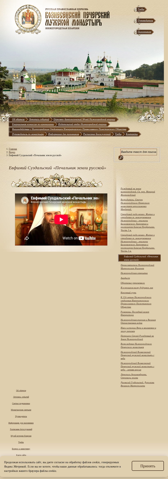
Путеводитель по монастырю (28, 134)
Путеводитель (145, 20)
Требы (141, 9)
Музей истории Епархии (21, 435)
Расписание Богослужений (97, 134)
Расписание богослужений (21, 429)
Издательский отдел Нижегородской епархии (82, 124)
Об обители (18, 119)
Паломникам (144, 31)
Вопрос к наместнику (21, 448)
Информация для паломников (63, 134)
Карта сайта (21, 455)
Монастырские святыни (21, 409)
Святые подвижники (21, 403)
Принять (147, 466)
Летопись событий (39, 119)
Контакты (132, 134)
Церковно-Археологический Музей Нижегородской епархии (84, 119)
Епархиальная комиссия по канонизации (33, 124)
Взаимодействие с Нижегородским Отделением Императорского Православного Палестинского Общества (69, 129)
